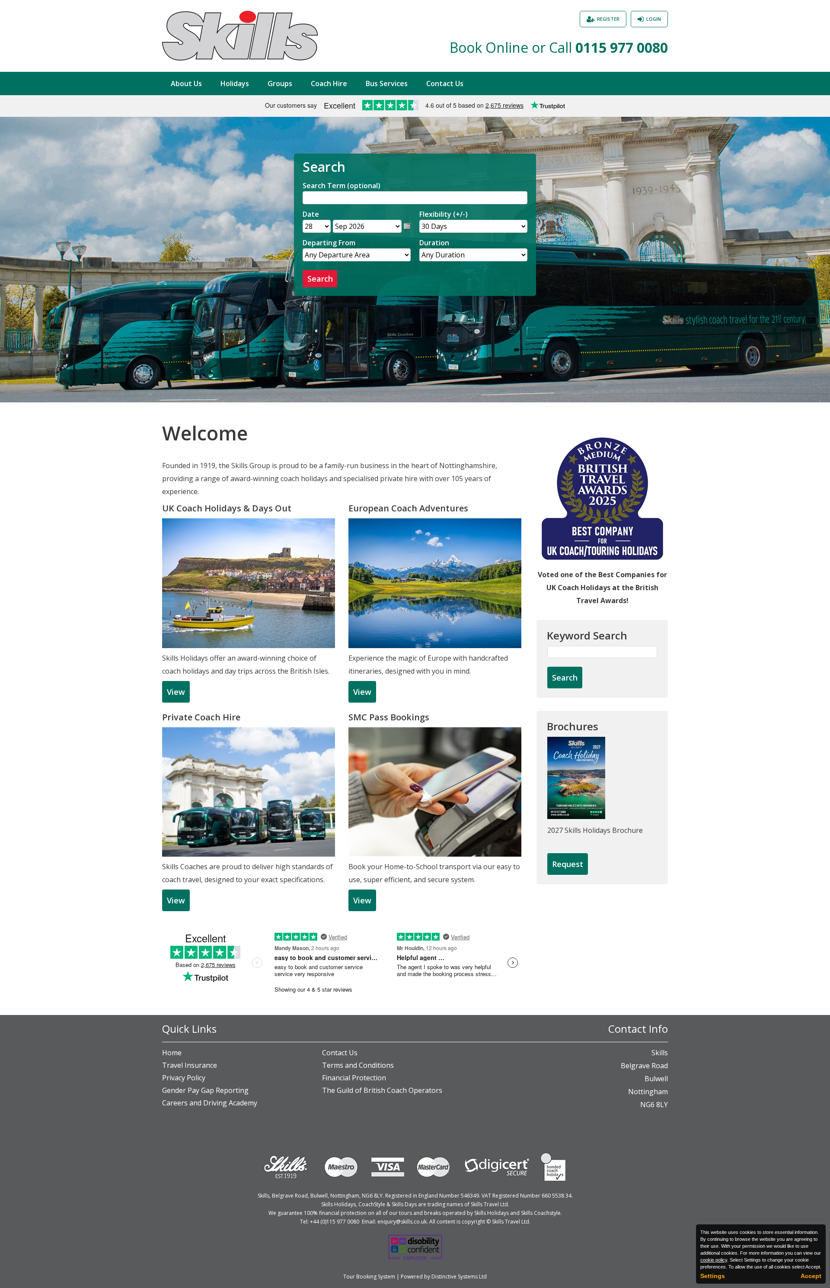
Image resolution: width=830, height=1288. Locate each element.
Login (653, 19)
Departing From (329, 242)
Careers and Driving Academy (209, 1103)
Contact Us (444, 83)
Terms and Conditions (358, 1065)
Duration (434, 242)
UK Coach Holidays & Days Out (226, 508)
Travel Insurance (189, 1065)
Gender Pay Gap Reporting (205, 1090)
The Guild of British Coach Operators (382, 1090)
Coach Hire (329, 83)
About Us (186, 83)
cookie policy (713, 1259)
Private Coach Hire (201, 717)
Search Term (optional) (341, 185)
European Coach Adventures (408, 508)
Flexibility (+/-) (443, 214)
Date (311, 214)
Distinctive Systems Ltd (459, 1276)
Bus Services (387, 83)
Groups (280, 83)
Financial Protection (354, 1077)
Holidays (234, 83)
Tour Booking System (369, 1276)
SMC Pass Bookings (388, 717)
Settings (712, 1275)
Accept (811, 1275)
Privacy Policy (183, 1077)
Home (172, 1052)
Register (608, 19)
